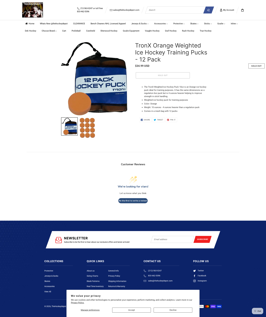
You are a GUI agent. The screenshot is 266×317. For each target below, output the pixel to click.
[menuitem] (29, 23)
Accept (131, 310)
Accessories (49, 286)
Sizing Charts (92, 276)
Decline (173, 310)
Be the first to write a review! (133, 200)
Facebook (201, 276)
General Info (113, 271)
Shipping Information (117, 281)
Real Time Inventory (95, 286)
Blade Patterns (93, 281)
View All (47, 291)
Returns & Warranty (116, 286)
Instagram (202, 281)
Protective (48, 271)
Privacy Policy (114, 276)
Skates (47, 281)
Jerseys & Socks (51, 276)
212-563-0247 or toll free (90, 10)
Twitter (200, 271)
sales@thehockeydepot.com (125, 10)
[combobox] (175, 10)
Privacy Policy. (77, 302)
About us (90, 271)
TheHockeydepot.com (61, 306)
